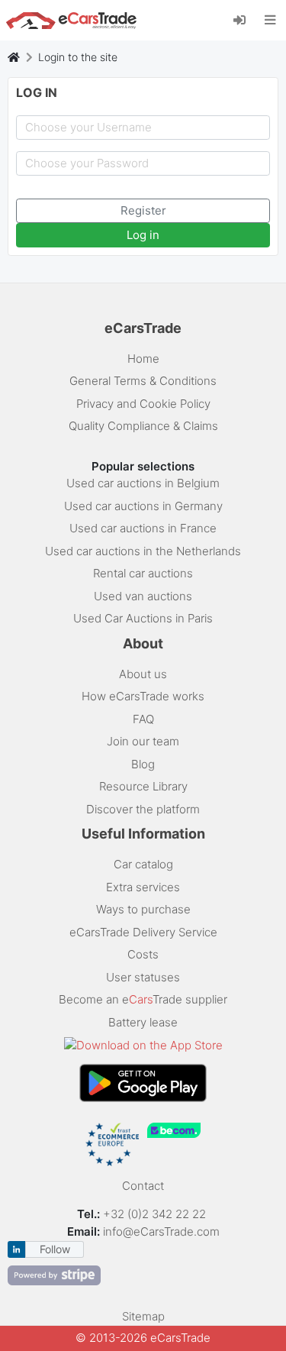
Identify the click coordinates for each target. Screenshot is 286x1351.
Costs (143, 954)
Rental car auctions (143, 573)
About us (143, 674)
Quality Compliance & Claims (143, 426)
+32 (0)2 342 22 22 (156, 1214)
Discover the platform (143, 809)
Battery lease (143, 1022)
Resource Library (143, 786)
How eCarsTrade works (143, 696)
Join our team (143, 741)
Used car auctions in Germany (143, 506)
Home (143, 358)
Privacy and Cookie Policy (143, 403)
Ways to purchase (143, 909)
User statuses (143, 977)
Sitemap (143, 1316)
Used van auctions (143, 596)
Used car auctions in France (143, 528)
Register (143, 210)
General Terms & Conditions (143, 380)
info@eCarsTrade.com (161, 1231)
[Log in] (245, 19)
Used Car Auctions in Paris (143, 618)
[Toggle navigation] (270, 20)
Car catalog (143, 864)
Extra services (143, 887)
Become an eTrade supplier (143, 999)
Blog (143, 764)
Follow (55, 1249)
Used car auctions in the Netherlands (143, 551)
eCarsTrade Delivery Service (143, 932)
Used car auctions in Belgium (143, 483)
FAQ (143, 719)
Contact (143, 1185)
